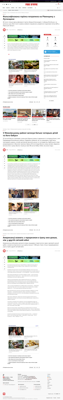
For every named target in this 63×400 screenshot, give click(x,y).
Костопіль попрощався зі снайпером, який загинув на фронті (20, 90)
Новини (5, 14)
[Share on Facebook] (4, 39)
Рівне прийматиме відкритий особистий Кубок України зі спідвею (20, 92)
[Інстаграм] (8, 4)
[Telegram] (10, 4)
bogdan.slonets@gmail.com (32, 377)
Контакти (59, 1)
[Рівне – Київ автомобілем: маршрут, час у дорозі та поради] (10, 113)
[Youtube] (55, 45)
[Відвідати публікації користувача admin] (4, 29)
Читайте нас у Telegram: (51, 51)
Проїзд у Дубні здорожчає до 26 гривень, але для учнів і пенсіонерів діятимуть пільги (38, 119)
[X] (4, 4)
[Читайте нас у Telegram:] (45, 52)
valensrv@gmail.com (32, 376)
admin (7, 29)
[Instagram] (47, 45)
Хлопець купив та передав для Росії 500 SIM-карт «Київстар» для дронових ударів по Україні (23, 119)
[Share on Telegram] (4, 45)
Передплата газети (53, 1)
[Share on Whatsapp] (4, 43)
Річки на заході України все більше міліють (16, 95)
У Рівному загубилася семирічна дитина (50, 84)
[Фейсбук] (3, 4)
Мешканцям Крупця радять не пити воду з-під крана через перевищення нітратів (53, 119)
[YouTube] (6, 4)
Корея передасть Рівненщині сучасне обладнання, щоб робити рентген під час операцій (50, 80)
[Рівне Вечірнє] (4, 394)
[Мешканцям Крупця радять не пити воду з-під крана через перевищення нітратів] (53, 113)
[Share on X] (4, 41)
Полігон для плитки (11, 10)
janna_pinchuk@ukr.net (33, 378)
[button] (56, 4)
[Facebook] (47, 39)
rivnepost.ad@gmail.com (28, 379)
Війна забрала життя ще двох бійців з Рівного (17, 93)
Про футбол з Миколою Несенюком (55, 10)
